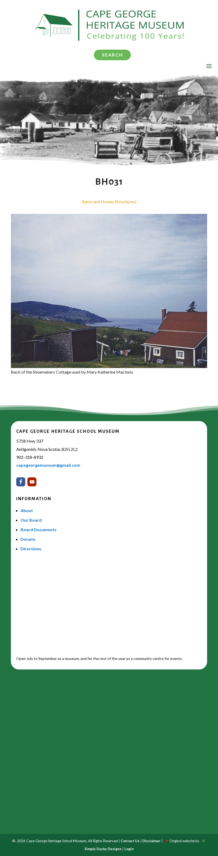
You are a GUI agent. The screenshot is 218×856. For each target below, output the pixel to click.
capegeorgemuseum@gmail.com (48, 465)
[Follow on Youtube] (31, 481)
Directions (30, 548)
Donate (27, 539)
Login (129, 849)
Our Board (31, 519)
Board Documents (38, 529)
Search (112, 55)
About (26, 510)
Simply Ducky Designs (103, 849)
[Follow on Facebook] (20, 481)
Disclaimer (151, 841)
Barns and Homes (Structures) (109, 201)
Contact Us (130, 841)
